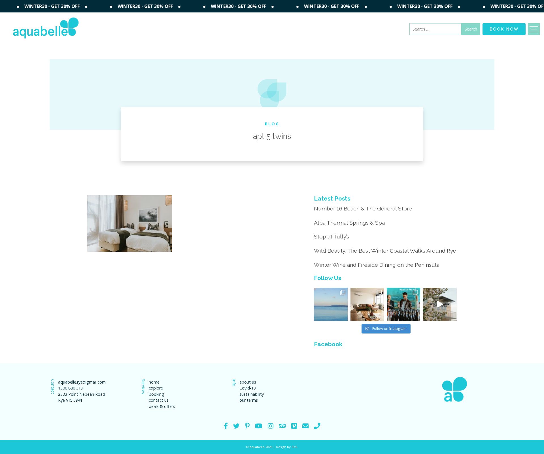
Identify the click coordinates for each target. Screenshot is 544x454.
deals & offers (162, 406)
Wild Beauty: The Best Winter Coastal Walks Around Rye (385, 251)
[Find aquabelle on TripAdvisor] (282, 425)
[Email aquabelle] (305, 425)
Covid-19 (247, 388)
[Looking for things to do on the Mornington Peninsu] (403, 304)
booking (156, 394)
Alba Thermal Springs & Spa (349, 223)
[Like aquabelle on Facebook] (226, 425)
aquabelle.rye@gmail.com (82, 382)
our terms (248, 400)
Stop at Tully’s (331, 236)
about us (247, 382)
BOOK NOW (504, 28)
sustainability (251, 394)
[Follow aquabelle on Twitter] (236, 425)
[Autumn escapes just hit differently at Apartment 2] (367, 304)
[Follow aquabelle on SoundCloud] (258, 425)
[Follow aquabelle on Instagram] (270, 425)
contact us (159, 400)
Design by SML (287, 447)
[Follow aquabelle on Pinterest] (247, 425)
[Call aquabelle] (317, 425)
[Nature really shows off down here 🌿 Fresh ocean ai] (439, 304)
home (154, 382)
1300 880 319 (70, 388)
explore (156, 388)
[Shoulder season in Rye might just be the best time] (330, 304)
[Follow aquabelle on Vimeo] (294, 425)
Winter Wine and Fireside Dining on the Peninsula (376, 265)
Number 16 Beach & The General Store (363, 208)
